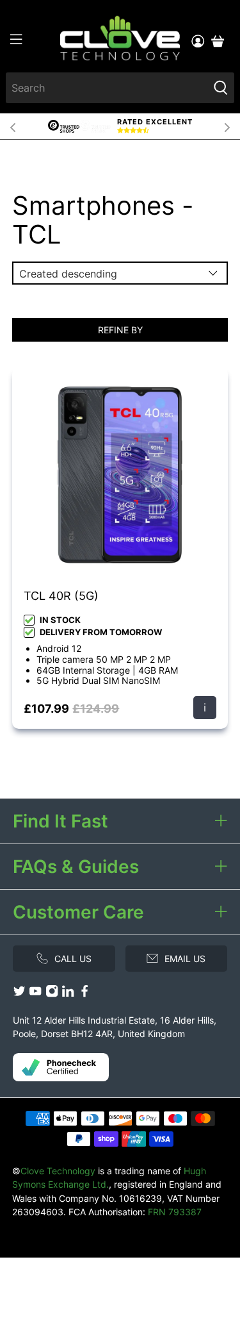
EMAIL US (184, 958)
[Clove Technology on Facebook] (84, 993)
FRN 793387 (175, 1211)
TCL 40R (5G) (61, 596)
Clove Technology (57, 1170)
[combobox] (106, 87)
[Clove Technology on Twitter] (19, 993)
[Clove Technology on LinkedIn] (67, 993)
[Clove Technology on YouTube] (35, 993)
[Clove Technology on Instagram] (51, 993)
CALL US (73, 958)
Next (227, 126)
